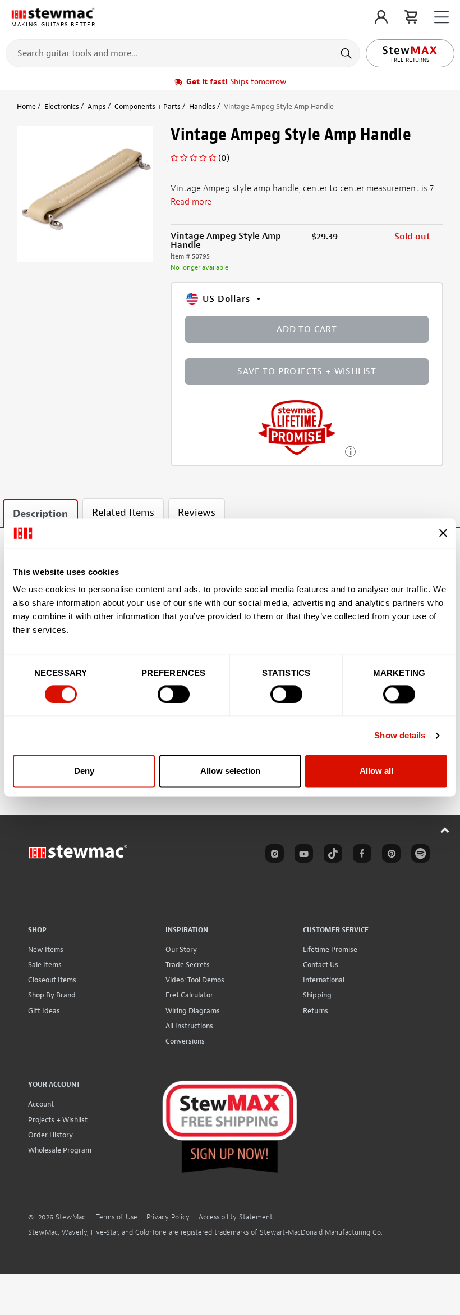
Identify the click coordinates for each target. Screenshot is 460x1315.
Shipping (317, 995)
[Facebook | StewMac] (360, 855)
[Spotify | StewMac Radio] (418, 855)
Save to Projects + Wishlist (306, 371)
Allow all (376, 771)
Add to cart (307, 329)
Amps (97, 106)
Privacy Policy (168, 1217)
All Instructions (189, 1026)
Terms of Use (116, 1217)
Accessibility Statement (236, 1217)
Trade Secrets (187, 964)
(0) (223, 158)
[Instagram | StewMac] (272, 855)
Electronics (61, 106)
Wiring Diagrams (192, 1010)
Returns (315, 1010)
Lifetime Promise (330, 949)
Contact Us (320, 964)
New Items (45, 949)
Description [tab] (40, 513)
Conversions (185, 1041)
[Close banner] (443, 533)
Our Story (181, 949)
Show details (399, 735)
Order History (50, 1135)
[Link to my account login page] (381, 17)
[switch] (174, 694)
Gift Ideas (44, 1010)
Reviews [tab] (196, 512)
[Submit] (347, 53)
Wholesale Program (59, 1150)
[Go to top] (445, 830)
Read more (191, 201)
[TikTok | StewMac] (331, 855)
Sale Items (45, 964)
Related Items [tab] (123, 512)
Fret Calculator (189, 995)
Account (41, 1104)
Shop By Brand (52, 995)
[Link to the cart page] (410, 17)
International (323, 980)
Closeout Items (52, 980)
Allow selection (230, 771)
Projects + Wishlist (58, 1119)
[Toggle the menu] (441, 17)
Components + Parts (147, 106)
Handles (202, 106)
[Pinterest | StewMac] (389, 855)
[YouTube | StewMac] (302, 855)
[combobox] (183, 52)
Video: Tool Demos (194, 980)
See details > (350, 450)
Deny (84, 771)
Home (26, 106)
